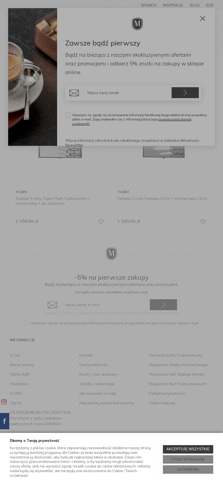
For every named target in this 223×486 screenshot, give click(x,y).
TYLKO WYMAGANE (188, 459)
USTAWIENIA (188, 469)
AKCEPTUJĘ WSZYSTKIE (188, 449)
